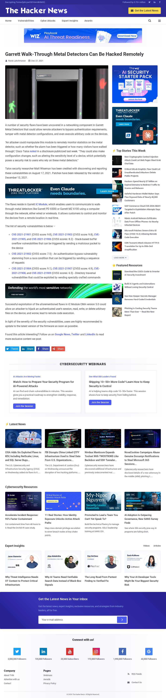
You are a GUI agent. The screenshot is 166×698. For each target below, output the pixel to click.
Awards (88, 20)
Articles (157, 546)
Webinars (47, 675)
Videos (146, 546)
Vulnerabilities (26, 20)
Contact (7, 683)
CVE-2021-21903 (62, 234)
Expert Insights (70, 20)
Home (8, 20)
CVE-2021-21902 (21, 253)
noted (32, 151)
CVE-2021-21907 (62, 268)
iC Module (41, 204)
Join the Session (24, 406)
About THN (9, 675)
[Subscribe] (122, 619)
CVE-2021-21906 (41, 239)
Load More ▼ (120, 258)
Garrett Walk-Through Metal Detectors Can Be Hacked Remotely (74, 54)
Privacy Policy (49, 683)
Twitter (75, 334)
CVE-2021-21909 (41, 273)
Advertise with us (12, 679)
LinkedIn (90, 334)
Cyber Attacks (48, 20)
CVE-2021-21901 (21, 234)
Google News (62, 334)
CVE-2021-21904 (21, 268)
